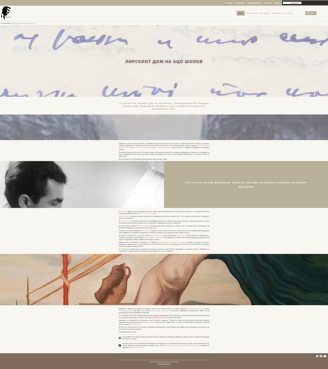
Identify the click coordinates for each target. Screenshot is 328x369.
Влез (240, 13)
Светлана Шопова (196, 309)
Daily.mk (133, 347)
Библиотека (251, 13)
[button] (243, 13)
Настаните (146, 231)
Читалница (264, 13)
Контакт (277, 3)
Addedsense (166, 367)
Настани (290, 13)
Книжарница (239, 3)
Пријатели (268, 3)
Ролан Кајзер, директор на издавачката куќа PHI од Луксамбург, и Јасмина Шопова (164, 146)
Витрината (123, 211)
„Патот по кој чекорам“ (147, 213)
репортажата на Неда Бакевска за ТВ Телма (183, 345)
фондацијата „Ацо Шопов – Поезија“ (172, 242)
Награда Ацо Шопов (254, 3)
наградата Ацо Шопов (155, 237)
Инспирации (277, 13)
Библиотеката (124, 216)
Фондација (229, 3)
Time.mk (141, 347)
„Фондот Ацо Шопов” (162, 311)
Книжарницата (157, 235)
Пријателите (181, 235)
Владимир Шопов (125, 311)
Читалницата (126, 221)
